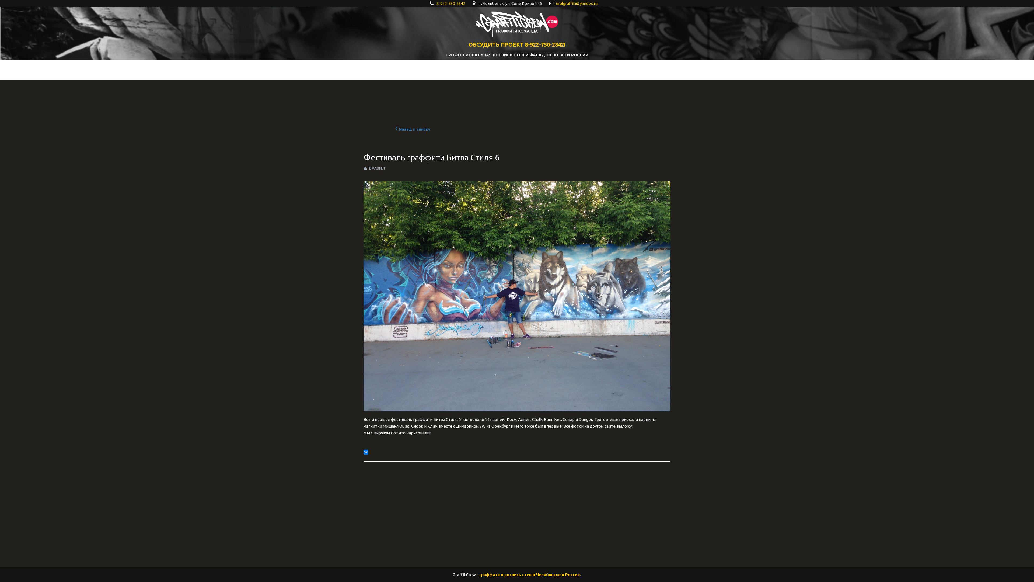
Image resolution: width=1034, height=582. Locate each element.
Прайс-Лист (595, 69)
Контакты (560, 69)
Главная (411, 69)
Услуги (474, 69)
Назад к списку (414, 129)
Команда (525, 69)
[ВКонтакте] (366, 452)
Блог (499, 69)
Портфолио (443, 69)
